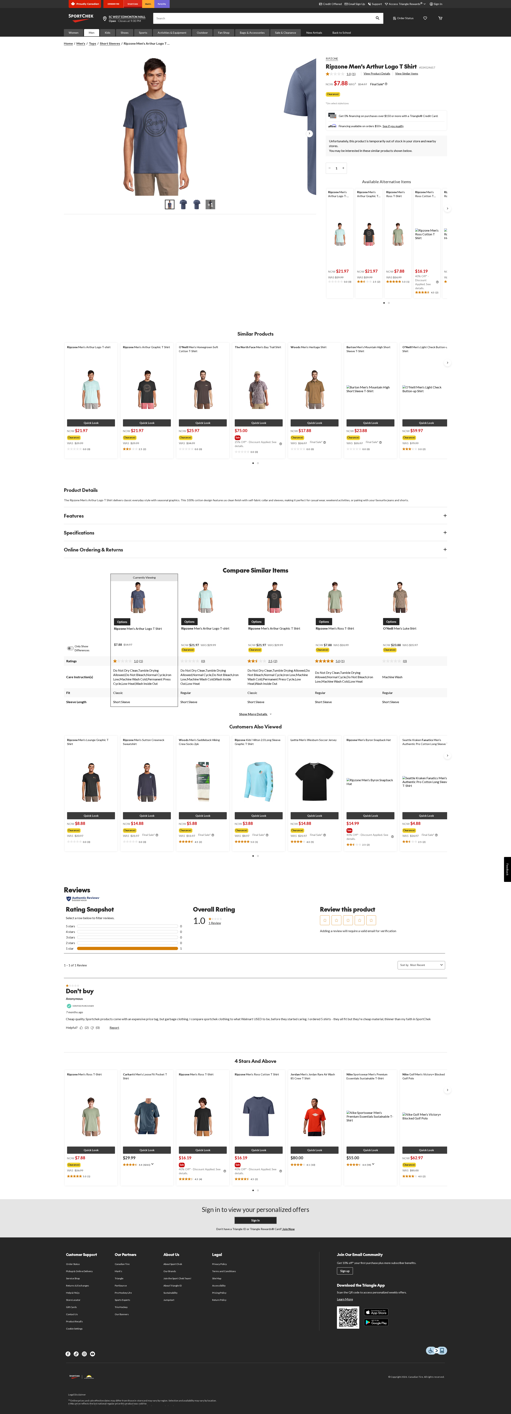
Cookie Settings (74, 1328)
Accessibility (219, 1285)
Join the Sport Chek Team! (177, 1278)
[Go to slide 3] (197, 204)
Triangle (119, 1278)
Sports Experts (122, 1299)
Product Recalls (74, 1321)
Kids (107, 32)
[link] (342, 74)
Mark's (118, 1271)
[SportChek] (133, 4)
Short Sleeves (110, 43)
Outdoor (202, 32)
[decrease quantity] (329, 168)
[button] (377, 18)
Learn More (345, 1299)
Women (73, 32)
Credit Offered (332, 4)
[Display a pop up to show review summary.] (153, 1165)
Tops (92, 43)
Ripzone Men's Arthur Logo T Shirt (371, 66)
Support (377, 4)
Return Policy (219, 1299)
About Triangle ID (172, 1285)
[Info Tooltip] (386, 84)
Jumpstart (168, 1299)
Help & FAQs (73, 1292)
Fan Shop (224, 32)
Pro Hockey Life (123, 1292)
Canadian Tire (122, 1264)
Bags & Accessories (252, 32)
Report (114, 1027)
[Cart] (440, 18)
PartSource (121, 1285)
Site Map (216, 1278)
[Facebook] (67, 1353)
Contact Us (72, 1314)
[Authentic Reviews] (83, 899)
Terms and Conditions (224, 1271)
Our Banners (122, 1314)
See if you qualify (393, 126)
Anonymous (74, 998)
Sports (143, 32)
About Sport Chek (172, 1264)
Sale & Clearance (285, 32)
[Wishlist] (425, 18)
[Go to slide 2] (183, 204)
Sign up (345, 1271)
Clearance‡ (333, 94)
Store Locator (73, 1299)
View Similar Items (406, 73)
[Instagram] (84, 1353)
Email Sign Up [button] (357, 4)
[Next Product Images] (309, 133)
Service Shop (73, 1278)
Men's (80, 43)
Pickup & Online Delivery (79, 1271)
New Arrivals (314, 32)
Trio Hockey (121, 1307)
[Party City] (162, 4)
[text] (340, 281)
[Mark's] (148, 4)
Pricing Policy (219, 1292)
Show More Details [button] (253, 714)
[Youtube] (92, 1353)
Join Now (288, 1229)
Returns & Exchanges (77, 1285)
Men (91, 32)
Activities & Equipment (172, 32)
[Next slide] (447, 208)
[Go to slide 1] (169, 204)
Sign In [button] (438, 4)
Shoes (125, 32)
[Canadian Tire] (113, 4)
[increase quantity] (343, 168)
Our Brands (169, 1271)
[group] (87, 437)
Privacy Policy (219, 1264)
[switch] (72, 648)
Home (68, 43)
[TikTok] (76, 1353)
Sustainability (170, 1292)
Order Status (405, 18)
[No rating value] (190, 661)
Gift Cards (71, 1307)
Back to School (342, 32)
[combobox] (424, 965)
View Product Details (377, 73)
